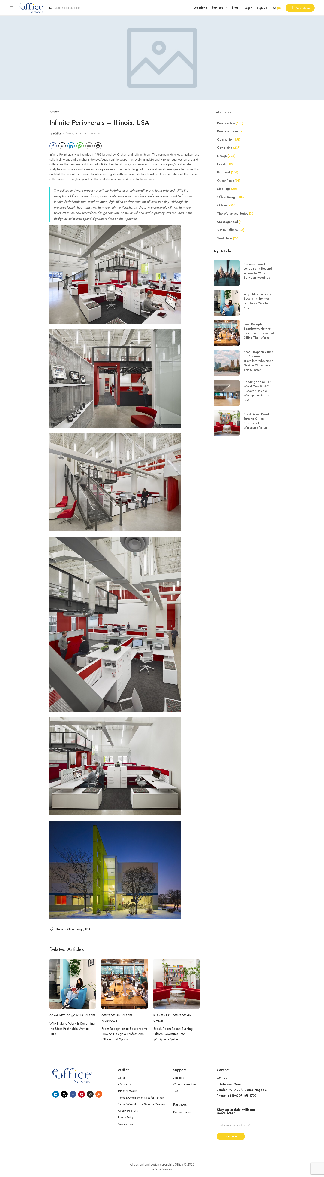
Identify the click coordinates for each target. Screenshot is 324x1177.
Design (222, 156)
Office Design (110, 1015)
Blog (235, 8)
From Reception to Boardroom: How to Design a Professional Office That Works (124, 1034)
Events (221, 164)
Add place (303, 8)
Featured (223, 172)
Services (217, 8)
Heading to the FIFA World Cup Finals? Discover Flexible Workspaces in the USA (258, 391)
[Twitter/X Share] (62, 145)
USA (88, 929)
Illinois (59, 929)
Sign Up (262, 8)
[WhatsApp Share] (80, 145)
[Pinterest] (81, 1094)
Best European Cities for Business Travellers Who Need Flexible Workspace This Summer (259, 361)
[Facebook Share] (53, 145)
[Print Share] (98, 145)
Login (248, 8)
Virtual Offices (227, 230)
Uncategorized (227, 222)
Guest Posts (225, 181)
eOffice (57, 133)
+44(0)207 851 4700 (241, 1096)
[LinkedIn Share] (71, 145)
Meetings (223, 189)
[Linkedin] (55, 1094)
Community (57, 1015)
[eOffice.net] (31, 7)
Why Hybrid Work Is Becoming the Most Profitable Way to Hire (72, 1028)
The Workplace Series (232, 214)
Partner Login (181, 1112)
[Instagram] (90, 1094)
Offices (55, 112)
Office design (74, 929)
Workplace (109, 1021)
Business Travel (228, 131)
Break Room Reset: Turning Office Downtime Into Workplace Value (173, 1034)
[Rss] (98, 1094)
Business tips (162, 1015)
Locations (200, 8)
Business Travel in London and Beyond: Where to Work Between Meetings (258, 271)
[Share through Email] (89, 145)
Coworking (75, 1015)
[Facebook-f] (73, 1094)
